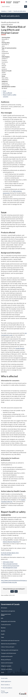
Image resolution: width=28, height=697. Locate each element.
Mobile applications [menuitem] (6, 681)
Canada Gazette (19, 348)
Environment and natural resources (10, 640)
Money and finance (6, 659)
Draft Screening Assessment (11, 565)
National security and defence (8, 643)
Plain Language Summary (10, 564)
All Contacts (4, 608)
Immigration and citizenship (8, 621)
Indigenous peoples (6, 666)
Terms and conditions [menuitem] (6, 688)
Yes (12, 591)
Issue (4, 91)
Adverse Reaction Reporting (11, 542)
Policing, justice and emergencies (9, 650)
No (16, 591)
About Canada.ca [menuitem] (5, 684)
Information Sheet (8, 562)
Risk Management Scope (10, 567)
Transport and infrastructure (8, 653)
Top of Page (4, 692)
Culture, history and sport (7, 647)
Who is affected (7, 93)
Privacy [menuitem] (3, 691)
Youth (2, 672)
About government (6, 614)
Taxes (2, 637)
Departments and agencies (8, 611)
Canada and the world (6, 656)
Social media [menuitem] (4, 678)
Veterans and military (6, 669)
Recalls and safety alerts (20, 11)
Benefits (3, 631)
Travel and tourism (6, 624)
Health (10, 11)
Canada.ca (3, 11)
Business (3, 628)
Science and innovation (7, 663)
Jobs (2, 618)
